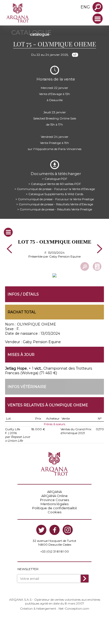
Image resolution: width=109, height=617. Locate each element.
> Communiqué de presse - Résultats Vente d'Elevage (54, 204)
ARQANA (54, 492)
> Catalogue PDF (54, 179)
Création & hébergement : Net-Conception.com (54, 608)
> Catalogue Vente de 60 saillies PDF (54, 184)
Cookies (54, 512)
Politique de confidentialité (54, 508)
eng (85, 7)
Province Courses (54, 500)
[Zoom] (84, 266)
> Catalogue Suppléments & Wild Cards (54, 194)
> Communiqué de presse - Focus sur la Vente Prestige (54, 199)
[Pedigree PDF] (97, 266)
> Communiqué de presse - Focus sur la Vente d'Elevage (54, 189)
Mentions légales (54, 504)
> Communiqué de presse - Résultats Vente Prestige (54, 209)
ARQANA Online (54, 496)
